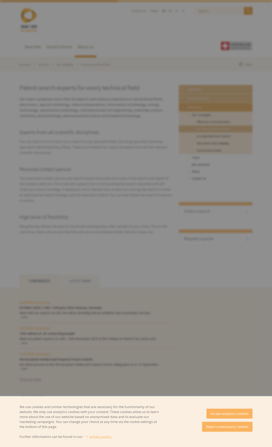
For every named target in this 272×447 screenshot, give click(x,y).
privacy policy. (100, 436)
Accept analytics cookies (229, 413)
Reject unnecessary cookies (227, 426)
